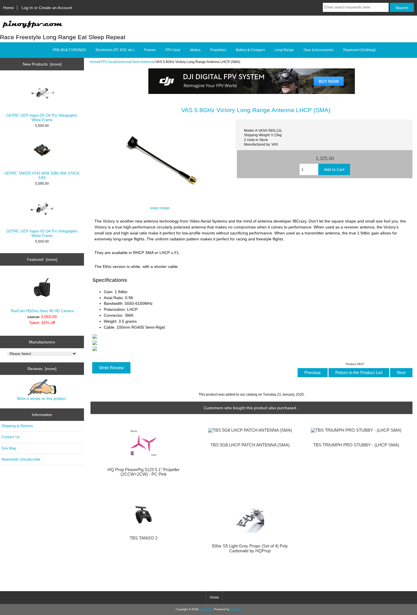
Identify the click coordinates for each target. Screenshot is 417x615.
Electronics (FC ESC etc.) (115, 50)
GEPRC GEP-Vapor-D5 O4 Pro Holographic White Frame (42, 117)
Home (8, 7)
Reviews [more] (42, 368)
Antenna (123, 62)
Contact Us (10, 437)
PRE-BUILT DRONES (69, 50)
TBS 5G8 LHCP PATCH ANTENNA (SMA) (250, 445)
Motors (195, 50)
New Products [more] (42, 64)
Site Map (8, 448)
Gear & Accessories (319, 50)
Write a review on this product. (42, 398)
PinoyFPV (205, 609)
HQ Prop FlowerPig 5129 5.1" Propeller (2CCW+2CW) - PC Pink (144, 472)
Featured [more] (42, 259)
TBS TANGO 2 (143, 538)
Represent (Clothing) (359, 50)
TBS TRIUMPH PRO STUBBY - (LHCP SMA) (356, 445)
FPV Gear (108, 62)
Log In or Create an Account (47, 7)
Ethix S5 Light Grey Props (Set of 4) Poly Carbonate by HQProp (250, 548)
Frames (150, 50)
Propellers (218, 50)
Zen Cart (236, 609)
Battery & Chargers (250, 50)
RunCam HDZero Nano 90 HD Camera (42, 311)
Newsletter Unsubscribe (20, 459)
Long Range (284, 50)
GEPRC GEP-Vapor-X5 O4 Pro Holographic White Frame (42, 233)
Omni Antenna (143, 62)
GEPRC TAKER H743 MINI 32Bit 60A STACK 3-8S (42, 175)
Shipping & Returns (17, 426)
